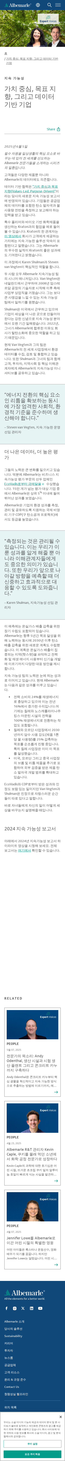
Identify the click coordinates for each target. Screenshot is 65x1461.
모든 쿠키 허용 (32, 1454)
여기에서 (24, 850)
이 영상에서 (12, 236)
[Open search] (49, 5)
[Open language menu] (37, 5)
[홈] (17, 5)
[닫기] (61, 1417)
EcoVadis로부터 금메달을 (22, 484)
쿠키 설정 (32, 1443)
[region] (32, 1436)
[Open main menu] (58, 5)
